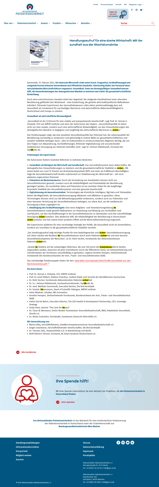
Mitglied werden (23, 455)
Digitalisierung (93, 144)
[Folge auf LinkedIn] (132, 442)
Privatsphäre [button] (89, 455)
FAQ (125, 4)
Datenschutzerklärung (93, 447)
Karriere (20, 459)
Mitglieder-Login (135, 4)
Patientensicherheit (26, 23)
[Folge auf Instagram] (136, 10)
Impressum (88, 451)
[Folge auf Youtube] (141, 10)
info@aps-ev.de (110, 468)
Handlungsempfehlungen (28, 443)
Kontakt (119, 4)
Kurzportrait (22, 451)
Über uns (8, 23)
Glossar (86, 443)
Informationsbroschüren (27, 447)
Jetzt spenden (68, 402)
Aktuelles (85, 23)
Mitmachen (71, 23)
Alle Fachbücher (28, 352)
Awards (44, 23)
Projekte (57, 23)
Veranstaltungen (107, 4)
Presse (95, 4)
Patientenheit (100, 235)
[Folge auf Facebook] (132, 10)
